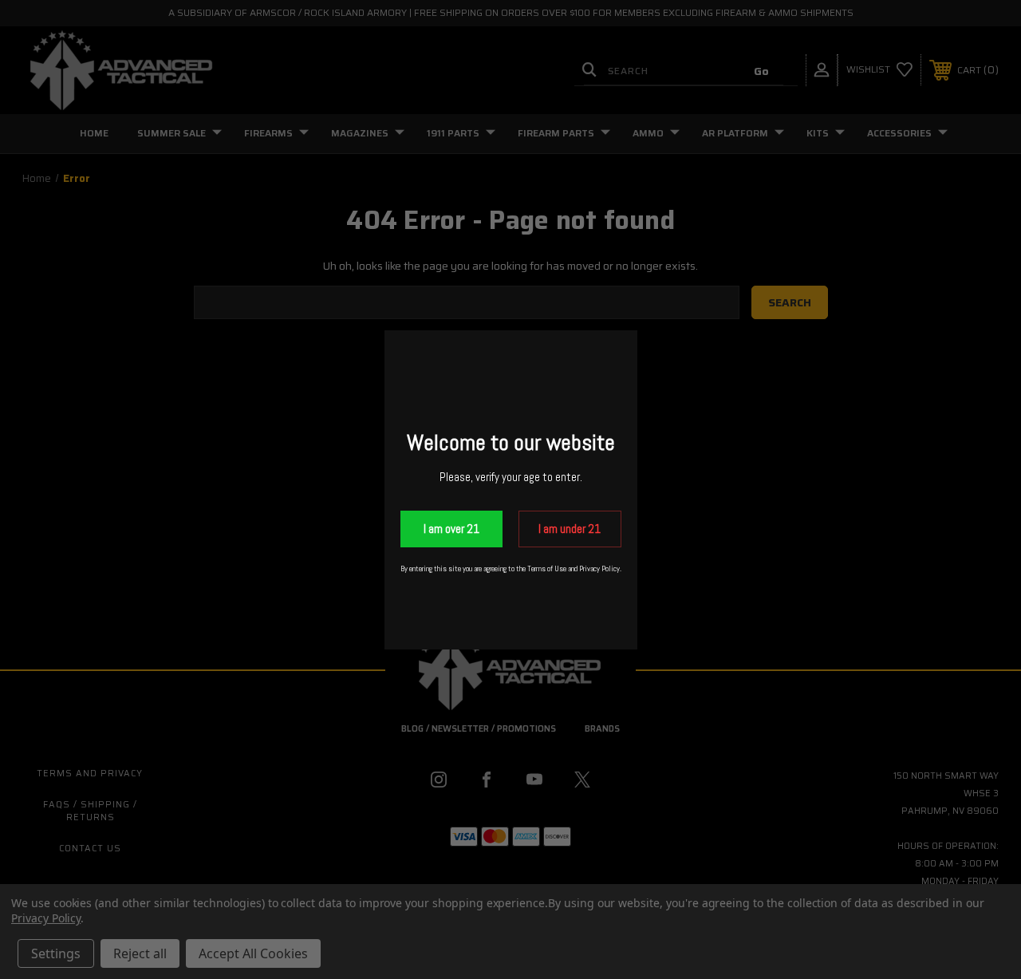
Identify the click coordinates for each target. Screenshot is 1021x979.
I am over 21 (451, 528)
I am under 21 (569, 528)
